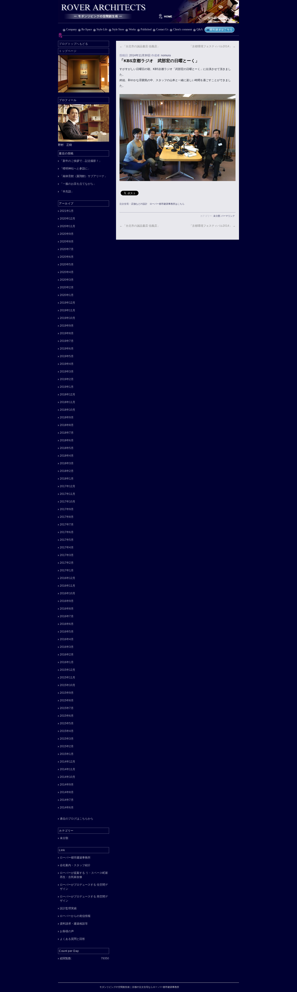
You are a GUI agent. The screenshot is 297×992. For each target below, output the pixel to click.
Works (132, 29)
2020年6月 (67, 256)
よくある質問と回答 (72, 939)
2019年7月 (67, 341)
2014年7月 (67, 799)
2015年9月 (67, 692)
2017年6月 (67, 532)
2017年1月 (67, 570)
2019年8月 (67, 333)
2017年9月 (67, 509)
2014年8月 (67, 792)
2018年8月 (67, 425)
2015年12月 (67, 669)
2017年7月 (67, 524)
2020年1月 (67, 295)
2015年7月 (67, 708)
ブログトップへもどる (73, 43)
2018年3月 (67, 463)
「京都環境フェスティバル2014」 (212, 46)
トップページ (67, 51)
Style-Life (102, 29)
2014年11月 (67, 769)
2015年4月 (67, 731)
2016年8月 (67, 608)
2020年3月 (67, 279)
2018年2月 (67, 471)
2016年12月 (67, 578)
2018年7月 (67, 432)
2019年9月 (67, 325)
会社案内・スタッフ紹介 (75, 865)
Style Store (118, 29)
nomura (166, 55)
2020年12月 (67, 218)
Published (146, 29)
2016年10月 (67, 593)
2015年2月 (67, 746)
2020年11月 (67, 226)
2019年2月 (67, 379)
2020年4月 (67, 272)
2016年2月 (67, 654)
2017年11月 (67, 494)
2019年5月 (67, 356)
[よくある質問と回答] (219, 29)
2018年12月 (67, 394)
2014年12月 (67, 761)
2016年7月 (67, 616)
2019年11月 (67, 310)
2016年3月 (67, 647)
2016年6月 (67, 624)
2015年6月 (67, 715)
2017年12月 (67, 486)
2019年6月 (67, 348)
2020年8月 (67, 241)
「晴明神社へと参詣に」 (75, 168)
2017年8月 (67, 516)
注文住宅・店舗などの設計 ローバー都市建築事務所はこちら (151, 204)
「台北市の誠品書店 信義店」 (139, 46)
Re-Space (86, 29)
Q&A (200, 29)
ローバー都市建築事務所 (75, 857)
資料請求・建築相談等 (74, 923)
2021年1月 (67, 211)
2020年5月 (67, 264)
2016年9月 (67, 601)
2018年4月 (67, 455)
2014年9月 (67, 784)
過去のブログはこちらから (76, 818)
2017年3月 (67, 555)
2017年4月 (67, 547)
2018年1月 (67, 478)
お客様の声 (67, 931)
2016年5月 (67, 631)
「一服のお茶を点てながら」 (78, 183)
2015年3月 (67, 738)
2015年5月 (67, 723)
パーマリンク (228, 216)
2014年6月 (67, 807)
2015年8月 (67, 700)
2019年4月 (67, 364)
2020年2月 (67, 287)
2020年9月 (67, 233)
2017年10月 (67, 501)
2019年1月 (67, 386)
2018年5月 (67, 448)
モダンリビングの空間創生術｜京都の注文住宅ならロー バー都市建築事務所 (148, 11)
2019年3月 (67, 371)
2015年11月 (67, 677)
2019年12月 (67, 302)
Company (71, 29)
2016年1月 (67, 662)
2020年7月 (67, 249)
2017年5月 (67, 539)
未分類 (216, 216)
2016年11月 (67, 585)
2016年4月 (67, 639)
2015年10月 (67, 685)
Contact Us (162, 29)
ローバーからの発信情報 (75, 916)
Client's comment (182, 29)
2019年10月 (67, 318)
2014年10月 (67, 777)
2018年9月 (67, 417)
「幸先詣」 (67, 191)
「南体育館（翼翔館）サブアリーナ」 (83, 176)
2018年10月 (67, 409)
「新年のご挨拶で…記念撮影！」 (81, 160)
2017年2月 (67, 562)
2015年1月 (67, 754)
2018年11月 (67, 402)
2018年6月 (67, 440)
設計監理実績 (68, 908)
